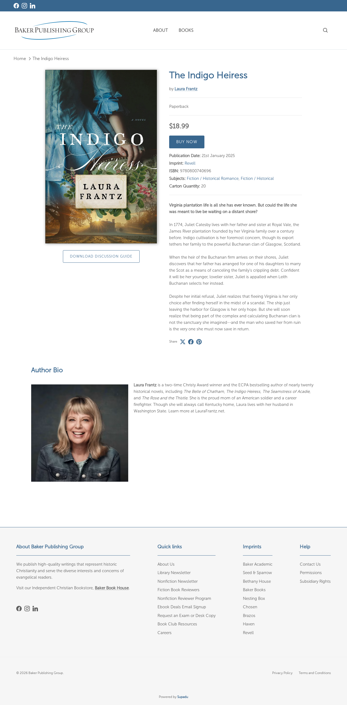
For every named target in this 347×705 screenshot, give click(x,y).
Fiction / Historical (257, 178)
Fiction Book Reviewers (179, 589)
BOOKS (186, 30)
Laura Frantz (186, 88)
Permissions (311, 572)
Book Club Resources (177, 624)
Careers (165, 632)
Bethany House (257, 581)
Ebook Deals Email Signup (182, 606)
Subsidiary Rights (315, 581)
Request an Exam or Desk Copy (187, 615)
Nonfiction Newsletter (178, 581)
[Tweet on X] (182, 341)
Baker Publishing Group (45, 673)
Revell (190, 163)
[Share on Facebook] (191, 341)
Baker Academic (257, 564)
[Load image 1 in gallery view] (101, 156)
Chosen (250, 606)
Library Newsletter (174, 572)
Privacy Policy (282, 673)
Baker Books (254, 589)
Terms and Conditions (315, 673)
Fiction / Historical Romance (213, 178)
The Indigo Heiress (51, 58)
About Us (166, 564)
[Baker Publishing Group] (54, 30)
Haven (249, 624)
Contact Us (310, 564)
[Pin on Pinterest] (199, 341)
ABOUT (160, 30)
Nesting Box (254, 598)
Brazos (249, 615)
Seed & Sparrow (257, 572)
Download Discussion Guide (101, 256)
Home (20, 58)
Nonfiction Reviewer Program (184, 598)
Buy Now (186, 141)
